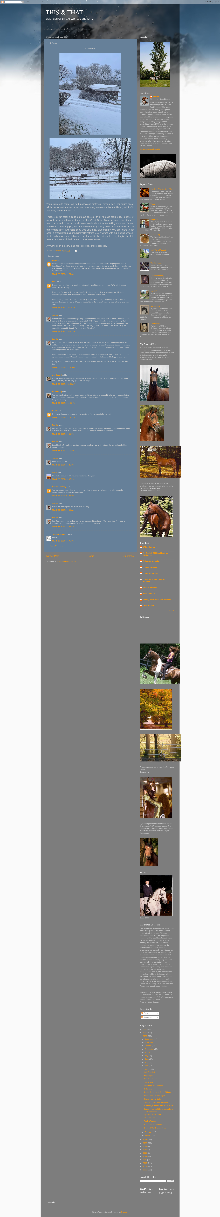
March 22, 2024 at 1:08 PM (63, 434)
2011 (145, 1160)
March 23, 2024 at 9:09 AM (63, 510)
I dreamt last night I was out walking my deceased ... (158, 1110)
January (148, 1135)
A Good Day (155, 235)
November (149, 1042)
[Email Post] (76, 251)
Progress (154, 219)
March (147, 1069)
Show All (171, 610)
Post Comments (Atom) (66, 561)
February (149, 1132)
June (147, 1059)
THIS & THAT (64, 12)
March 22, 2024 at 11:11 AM (63, 367)
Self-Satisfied (149, 1072)
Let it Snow (148, 1089)
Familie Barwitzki (150, 587)
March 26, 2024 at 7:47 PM (63, 541)
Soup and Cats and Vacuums (156, 1102)
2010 (145, 1163)
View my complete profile (150, 149)
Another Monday (157, 276)
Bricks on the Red (150, 573)
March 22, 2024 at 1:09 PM (63, 451)
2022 (145, 1143)
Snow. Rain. (149, 1082)
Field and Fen (149, 594)
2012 (145, 1156)
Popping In (148, 1075)
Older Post (128, 556)
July (147, 1056)
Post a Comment (56, 546)
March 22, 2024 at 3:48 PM (63, 479)
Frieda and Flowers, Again (154, 1096)
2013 (145, 1153)
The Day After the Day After (161, 189)
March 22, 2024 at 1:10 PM (63, 465)
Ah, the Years (155, 306)
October (148, 1046)
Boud (54, 260)
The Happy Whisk (59, 534)
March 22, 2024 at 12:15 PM (63, 417)
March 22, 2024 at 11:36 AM (63, 384)
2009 (145, 1167)
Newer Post (52, 556)
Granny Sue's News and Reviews (157, 600)
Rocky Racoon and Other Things (157, 1092)
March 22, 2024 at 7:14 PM (63, 496)
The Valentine (156, 324)
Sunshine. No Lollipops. (153, 1086)
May (147, 1062)
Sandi (54, 473)
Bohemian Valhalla (151, 561)
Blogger (124, 1212)
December (149, 1039)
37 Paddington (149, 547)
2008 (145, 1170)
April (147, 1066)
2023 (145, 1140)
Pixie (54, 282)
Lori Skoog (57, 392)
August (148, 1052)
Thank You (154, 204)
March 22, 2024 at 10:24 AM (63, 331)
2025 (145, 1033)
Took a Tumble (150, 1121)
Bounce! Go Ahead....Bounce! (156, 1128)
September (149, 1049)
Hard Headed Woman (153, 1124)
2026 (145, 1029)
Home (91, 556)
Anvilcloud (57, 375)
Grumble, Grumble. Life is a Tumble (158, 1106)
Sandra (55, 315)
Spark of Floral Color (152, 1114)
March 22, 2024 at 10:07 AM (63, 307)
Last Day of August (158, 250)
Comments (147, 1017)
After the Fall (149, 1118)
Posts (145, 1013)
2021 (145, 1146)
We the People (156, 263)
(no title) (153, 291)
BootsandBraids (150, 567)
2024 (145, 1036)
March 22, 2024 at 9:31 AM (63, 274)
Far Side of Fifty (59, 487)
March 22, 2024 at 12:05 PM (63, 403)
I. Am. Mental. (148, 606)
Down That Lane (151, 1079)
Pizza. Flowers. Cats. (152, 1099)
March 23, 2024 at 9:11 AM (63, 527)
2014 (145, 1150)
